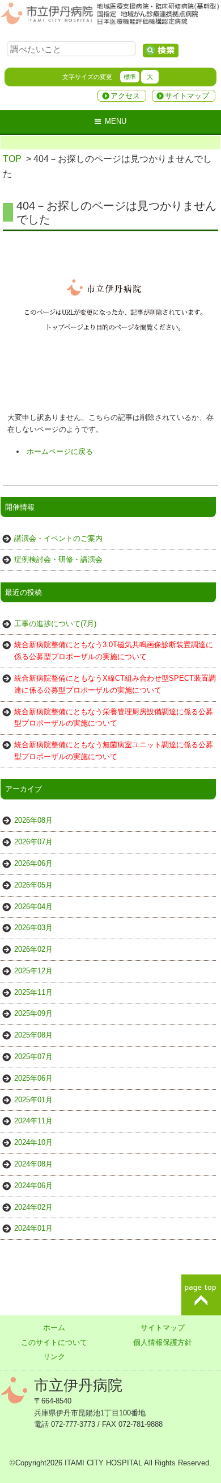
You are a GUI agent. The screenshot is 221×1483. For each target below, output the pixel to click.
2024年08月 (33, 1164)
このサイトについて (54, 1342)
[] (160, 51)
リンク (54, 1356)
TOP (12, 159)
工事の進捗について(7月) (55, 623)
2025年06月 (33, 1078)
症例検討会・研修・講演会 (58, 559)
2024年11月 (33, 1121)
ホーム (54, 1327)
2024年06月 (33, 1185)
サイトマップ (187, 95)
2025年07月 (33, 1056)
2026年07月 (33, 842)
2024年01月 (33, 1228)
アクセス (125, 95)
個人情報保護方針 (162, 1342)
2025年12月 (33, 971)
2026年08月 (33, 820)
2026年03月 (33, 927)
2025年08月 (33, 1035)
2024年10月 (33, 1142)
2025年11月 (33, 992)
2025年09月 (33, 1013)
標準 (130, 76)
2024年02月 (33, 1207)
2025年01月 (33, 1099)
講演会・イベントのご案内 (58, 538)
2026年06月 (33, 863)
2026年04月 (33, 906)
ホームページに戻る (60, 451)
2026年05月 (33, 885)
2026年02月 (33, 949)
